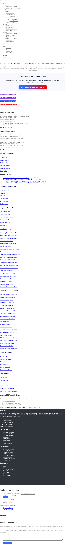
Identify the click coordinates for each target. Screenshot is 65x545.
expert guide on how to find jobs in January (15, 407)
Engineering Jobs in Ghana (6, 270)
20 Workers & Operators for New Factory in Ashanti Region (14, 116)
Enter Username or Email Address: (11, 493)
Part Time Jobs (4, 380)
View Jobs (8, 40)
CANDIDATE (6, 32)
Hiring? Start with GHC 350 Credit (8, 104)
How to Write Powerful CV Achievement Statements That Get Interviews (21, 182)
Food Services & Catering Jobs (7, 273)
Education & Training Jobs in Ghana (9, 268)
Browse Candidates (5, 222)
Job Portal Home (7, 457)
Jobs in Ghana (6, 440)
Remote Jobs (3, 383)
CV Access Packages (11, 29)
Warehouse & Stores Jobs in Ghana (9, 348)
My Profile (8, 37)
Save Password (9, 502)
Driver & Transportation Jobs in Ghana (9, 265)
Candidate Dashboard (11, 35)
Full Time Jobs (3, 377)
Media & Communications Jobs (8, 316)
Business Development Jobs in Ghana (9, 251)
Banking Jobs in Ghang (5, 246)
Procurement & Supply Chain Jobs (8, 332)
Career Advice (6, 44)
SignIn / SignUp (10, 52)
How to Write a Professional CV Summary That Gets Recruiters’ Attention (21, 181)
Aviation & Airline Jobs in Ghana (8, 243)
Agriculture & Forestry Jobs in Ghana (9, 238)
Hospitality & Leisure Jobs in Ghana (8, 287)
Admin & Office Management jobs (8, 235)
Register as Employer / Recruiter (14, 8)
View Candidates (10, 30)
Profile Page (3, 193)
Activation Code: (7, 538)
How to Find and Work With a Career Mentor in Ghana (16, 178)
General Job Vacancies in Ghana (8, 276)
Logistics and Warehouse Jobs (7, 308)
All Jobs (8, 11)
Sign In (4, 57)
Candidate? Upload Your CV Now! (8, 98)
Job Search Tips (4, 163)
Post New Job (6, 450)
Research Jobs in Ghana (6, 335)
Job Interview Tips (4, 160)
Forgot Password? (7, 499)
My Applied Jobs (4, 201)
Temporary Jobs (4, 385)
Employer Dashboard (5, 211)
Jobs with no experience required (8, 391)
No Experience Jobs (5, 324)
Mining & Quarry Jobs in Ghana (7, 319)
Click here (2, 530)
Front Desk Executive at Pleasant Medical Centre (12, 138)
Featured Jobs (10, 13)
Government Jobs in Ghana (7, 278)
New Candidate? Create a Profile (8, 94)
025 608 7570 (6, 419)
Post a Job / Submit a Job (6, 217)
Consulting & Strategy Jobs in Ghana (9, 257)
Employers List (10, 41)
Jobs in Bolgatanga (5, 367)
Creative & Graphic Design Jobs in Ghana (10, 260)
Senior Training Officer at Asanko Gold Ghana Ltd (12, 142)
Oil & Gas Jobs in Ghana (6, 327)
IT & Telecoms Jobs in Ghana (7, 302)
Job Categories (10, 22)
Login (4, 466)
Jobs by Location (10, 14)
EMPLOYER (6, 24)
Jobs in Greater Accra (5, 359)
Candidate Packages (11, 38)
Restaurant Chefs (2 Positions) (7, 119)
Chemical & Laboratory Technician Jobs (10, 254)
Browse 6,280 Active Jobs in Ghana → (32, 87)
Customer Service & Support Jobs (8, 262)
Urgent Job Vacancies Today (7, 388)
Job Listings (6, 437)
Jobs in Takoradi (14, 21)
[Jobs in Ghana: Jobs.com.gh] (7, 0)
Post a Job (9, 25)
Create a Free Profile (5, 214)
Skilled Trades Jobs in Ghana (7, 343)
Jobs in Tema (13, 17)
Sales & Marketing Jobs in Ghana (8, 337)
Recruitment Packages (5, 219)
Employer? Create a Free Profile (8, 101)
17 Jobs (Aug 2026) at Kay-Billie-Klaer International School (14, 123)
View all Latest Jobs (5, 149)
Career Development (5, 168)
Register (5, 5)
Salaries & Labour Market (6, 165)
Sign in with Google (8, 508)
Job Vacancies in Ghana (9, 458)
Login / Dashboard (4, 190)
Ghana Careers (7, 475)
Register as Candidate (11, 6)
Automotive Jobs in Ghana (6, 241)
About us (8, 48)
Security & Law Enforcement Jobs (8, 340)
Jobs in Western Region (6, 370)
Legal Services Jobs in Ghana (7, 305)
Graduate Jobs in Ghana (6, 281)
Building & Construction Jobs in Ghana (9, 249)
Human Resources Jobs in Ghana (8, 297)
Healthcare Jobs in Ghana (6, 284)
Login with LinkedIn (8, 509)
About (4, 46)
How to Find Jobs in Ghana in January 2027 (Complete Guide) (18, 179)
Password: (5, 495)
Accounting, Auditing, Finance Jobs (8, 233)
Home (4, 3)
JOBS (4, 9)
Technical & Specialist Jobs (6, 346)
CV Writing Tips (4, 157)
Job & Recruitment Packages (10, 453)
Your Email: (6, 534)
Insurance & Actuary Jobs (6, 300)
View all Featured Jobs (6, 127)
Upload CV (2, 195)
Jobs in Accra (13, 16)
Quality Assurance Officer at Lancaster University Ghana (14, 135)
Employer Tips (3, 171)
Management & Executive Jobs (8, 310)
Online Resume (4, 198)
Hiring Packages (10, 27)
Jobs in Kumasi (13, 19)
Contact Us (9, 51)
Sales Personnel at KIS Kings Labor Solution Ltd (11, 145)
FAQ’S (7, 49)
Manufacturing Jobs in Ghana (7, 313)
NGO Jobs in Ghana (5, 321)
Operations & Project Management (8, 329)
